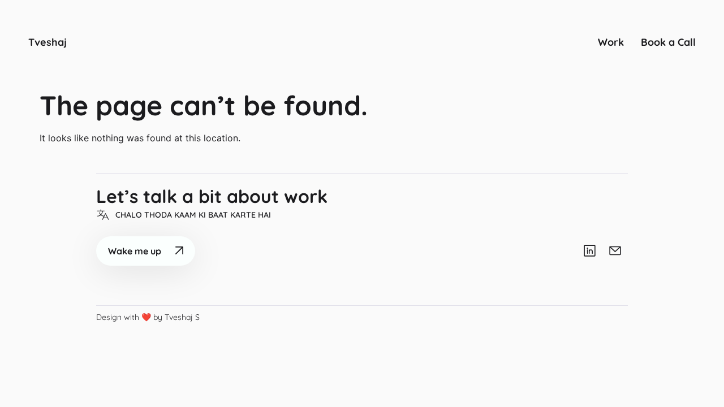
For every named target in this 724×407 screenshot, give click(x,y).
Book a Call (668, 42)
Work (611, 42)
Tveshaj (47, 42)
